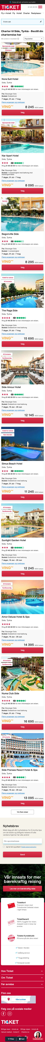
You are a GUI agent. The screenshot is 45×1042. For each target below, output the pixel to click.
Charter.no (25, 1032)
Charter (26, 13)
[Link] (4, 1013)
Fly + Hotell (6, 13)
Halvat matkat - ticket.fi (10, 1032)
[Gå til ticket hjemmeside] (10, 7)
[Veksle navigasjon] (40, 7)
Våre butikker (21, 999)
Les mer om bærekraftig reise (22, 889)
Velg (22, 112)
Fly (13, 13)
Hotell (19, 13)
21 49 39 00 (33, 7)
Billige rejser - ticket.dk (29, 1029)
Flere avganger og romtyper (13, 102)
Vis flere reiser (22, 812)
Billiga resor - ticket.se (9, 1029)
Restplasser (36, 13)
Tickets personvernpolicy (28, 846)
